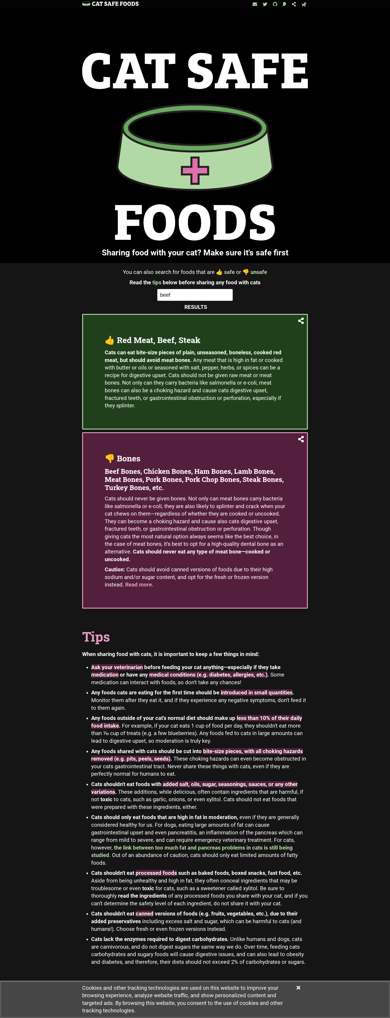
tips (156, 282)
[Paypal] (284, 4)
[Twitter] (265, 4)
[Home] (110, 4)
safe (225, 272)
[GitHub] (275, 4)
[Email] (254, 4)
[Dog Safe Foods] (304, 4)
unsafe (254, 272)
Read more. (139, 584)
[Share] (294, 4)
